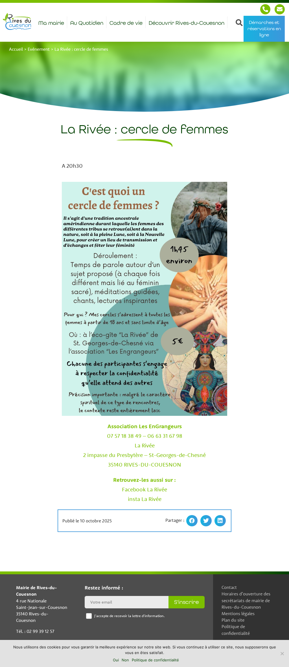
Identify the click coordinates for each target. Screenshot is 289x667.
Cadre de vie (126, 23)
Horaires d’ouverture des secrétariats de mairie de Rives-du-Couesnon (246, 600)
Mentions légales (238, 613)
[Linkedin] (220, 520)
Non (125, 660)
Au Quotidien (86, 23)
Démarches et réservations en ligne (264, 28)
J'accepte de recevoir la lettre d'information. (129, 615)
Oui (116, 660)
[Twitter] (206, 520)
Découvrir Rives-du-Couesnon (186, 23)
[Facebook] (192, 520)
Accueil (16, 49)
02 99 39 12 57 (265, 9)
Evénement (39, 49)
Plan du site (233, 620)
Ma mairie (51, 23)
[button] (239, 22)
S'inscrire (186, 602)
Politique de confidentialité (236, 630)
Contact (280, 9)
